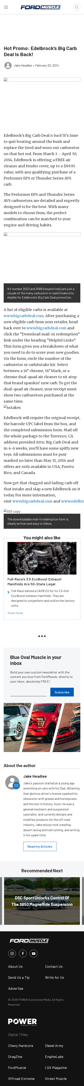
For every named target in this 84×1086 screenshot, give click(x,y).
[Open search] (76, 7)
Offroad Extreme (21, 1078)
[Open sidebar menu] (6, 7)
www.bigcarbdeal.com (32, 501)
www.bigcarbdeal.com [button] (24, 315)
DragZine (15, 1056)
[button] (42, 103)
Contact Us (54, 966)
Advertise (15, 988)
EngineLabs (54, 1056)
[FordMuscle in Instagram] (12, 953)
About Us (15, 966)
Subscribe (62, 692)
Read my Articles (40, 846)
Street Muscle (56, 1078)
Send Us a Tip (19, 977)
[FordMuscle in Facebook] (23, 953)
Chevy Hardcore (20, 1045)
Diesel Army (54, 1045)
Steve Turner (15, 613)
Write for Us (54, 977)
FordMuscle (17, 1067)
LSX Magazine (56, 1067)
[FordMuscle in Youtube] (34, 953)
